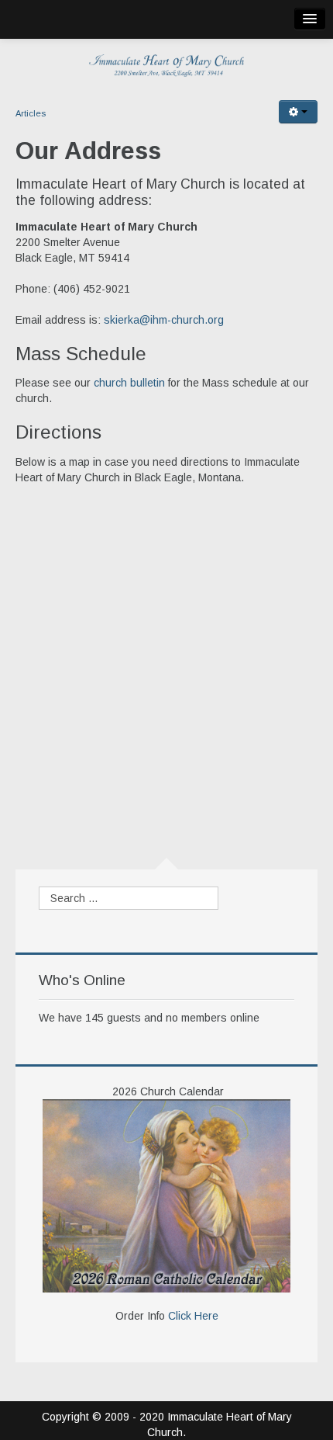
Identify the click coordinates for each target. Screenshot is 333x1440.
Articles (30, 113)
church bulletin (129, 382)
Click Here (193, 1316)
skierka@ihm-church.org (164, 320)
